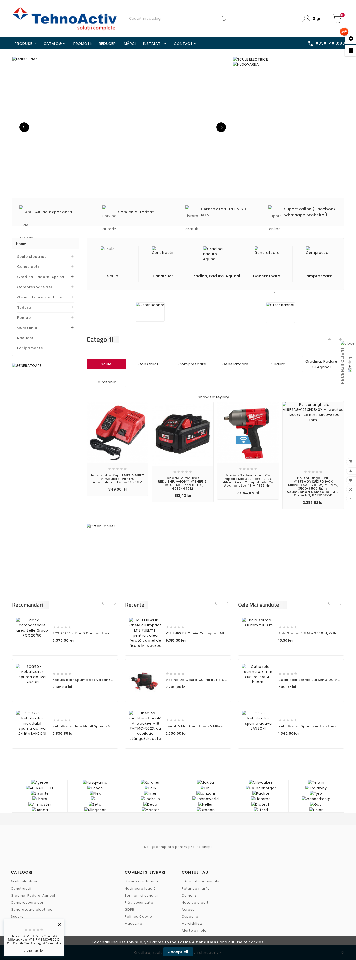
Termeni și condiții (141, 895)
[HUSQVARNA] (246, 64)
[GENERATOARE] (27, 365)
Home (21, 244)
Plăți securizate (139, 902)
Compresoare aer (35, 287)
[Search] (224, 18)
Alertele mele (194, 930)
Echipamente (30, 348)
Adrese (188, 909)
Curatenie (27, 327)
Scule (106, 364)
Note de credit (195, 902)
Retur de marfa (196, 888)
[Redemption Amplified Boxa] (122, 127)
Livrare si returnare (142, 881)
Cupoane (190, 916)
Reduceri (26, 338)
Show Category (213, 396)
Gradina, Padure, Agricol (41, 276)
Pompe (24, 317)
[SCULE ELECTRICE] (250, 59)
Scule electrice (32, 256)
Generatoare (235, 364)
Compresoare (192, 364)
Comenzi (190, 895)
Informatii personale (200, 881)
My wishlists (192, 923)
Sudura (24, 307)
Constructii (28, 266)
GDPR (129, 909)
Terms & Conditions (198, 942)
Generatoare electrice (39, 297)
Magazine (133, 923)
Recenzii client (343, 365)
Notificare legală (140, 888)
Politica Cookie (138, 916)
